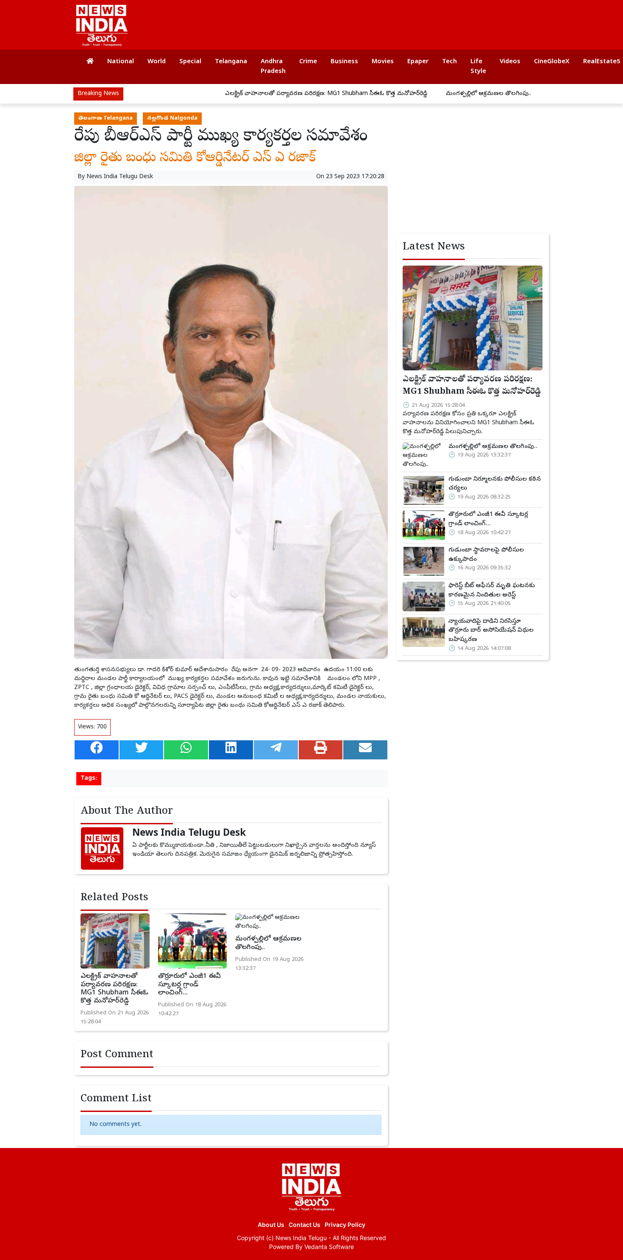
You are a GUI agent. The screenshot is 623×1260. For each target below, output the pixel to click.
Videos (510, 62)
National (120, 62)
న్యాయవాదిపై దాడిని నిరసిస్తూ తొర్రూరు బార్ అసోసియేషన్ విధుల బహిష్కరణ (491, 630)
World (156, 62)
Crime (308, 62)
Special (190, 62)
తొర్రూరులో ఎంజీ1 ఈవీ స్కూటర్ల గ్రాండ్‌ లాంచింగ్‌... (189, 984)
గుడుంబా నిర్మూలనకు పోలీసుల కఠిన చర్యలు (494, 484)
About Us (271, 1224)
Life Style (478, 67)
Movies (383, 62)
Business (344, 62)
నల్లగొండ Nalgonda (172, 118)
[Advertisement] (389, 21)
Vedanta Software (329, 1246)
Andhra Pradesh (273, 67)
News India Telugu (301, 1237)
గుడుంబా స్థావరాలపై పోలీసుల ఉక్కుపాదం (486, 555)
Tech (449, 62)
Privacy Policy (345, 1224)
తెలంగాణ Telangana (105, 118)
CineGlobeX (552, 62)
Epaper (417, 62)
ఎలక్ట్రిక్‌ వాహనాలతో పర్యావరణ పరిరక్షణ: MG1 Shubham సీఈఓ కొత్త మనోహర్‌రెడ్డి (282, 94)
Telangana (231, 62)
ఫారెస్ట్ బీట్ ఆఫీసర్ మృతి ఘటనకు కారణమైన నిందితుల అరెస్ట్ (491, 590)
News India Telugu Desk (119, 177)
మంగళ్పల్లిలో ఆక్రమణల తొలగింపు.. (444, 94)
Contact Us (304, 1224)
